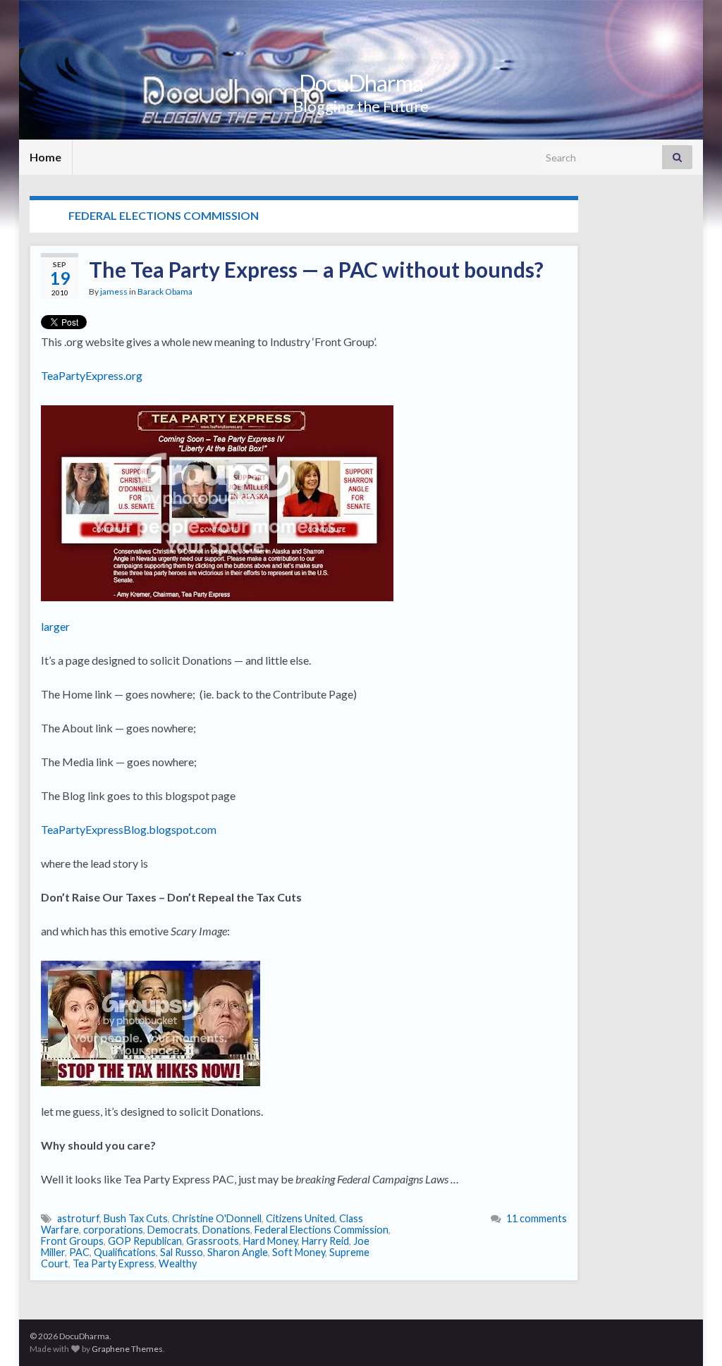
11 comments (536, 1218)
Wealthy (178, 1263)
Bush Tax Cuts (136, 1218)
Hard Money (270, 1241)
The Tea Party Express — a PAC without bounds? (316, 269)
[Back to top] (690, 1334)
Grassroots (212, 1241)
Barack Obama (164, 291)
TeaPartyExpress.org (91, 375)
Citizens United (300, 1218)
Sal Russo (181, 1252)
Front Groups (72, 1241)
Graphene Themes (127, 1348)
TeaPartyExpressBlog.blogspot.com (128, 829)
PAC (79, 1252)
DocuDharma (361, 83)
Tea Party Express (113, 1263)
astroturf (78, 1218)
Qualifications (125, 1252)
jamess (114, 291)
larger (55, 626)
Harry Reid (325, 1241)
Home (45, 157)
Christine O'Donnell (217, 1218)
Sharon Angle (237, 1252)
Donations (226, 1230)
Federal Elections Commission (321, 1230)
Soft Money (298, 1252)
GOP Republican (145, 1241)
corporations (113, 1230)
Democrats (172, 1230)
